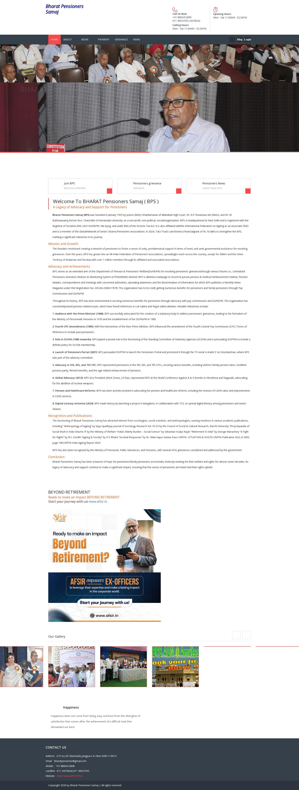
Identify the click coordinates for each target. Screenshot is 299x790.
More (84, 39)
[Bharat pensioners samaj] (71, 666)
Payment (104, 39)
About (67, 39)
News (136, 39)
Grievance (121, 39)
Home (54, 39)
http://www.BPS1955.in (70, 776)
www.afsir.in (98, 501)
